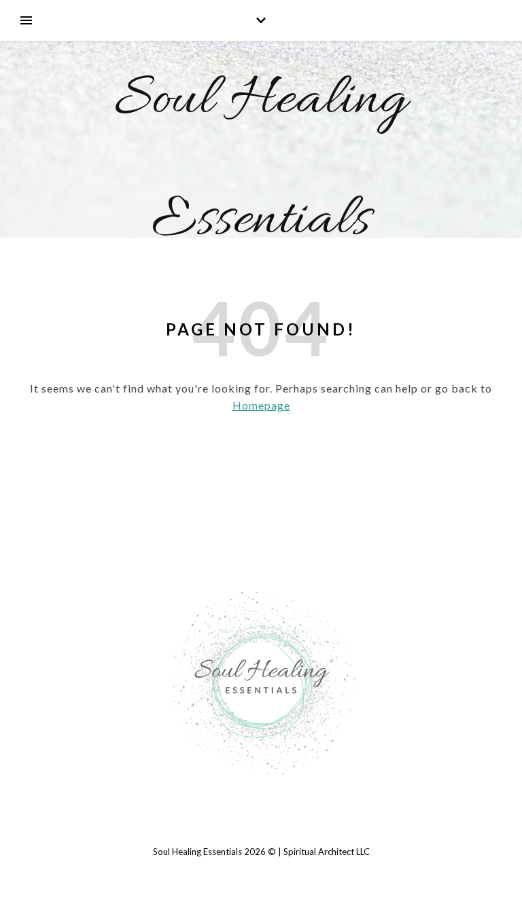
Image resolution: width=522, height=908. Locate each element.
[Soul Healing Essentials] (261, 682)
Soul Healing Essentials (261, 160)
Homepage (261, 405)
